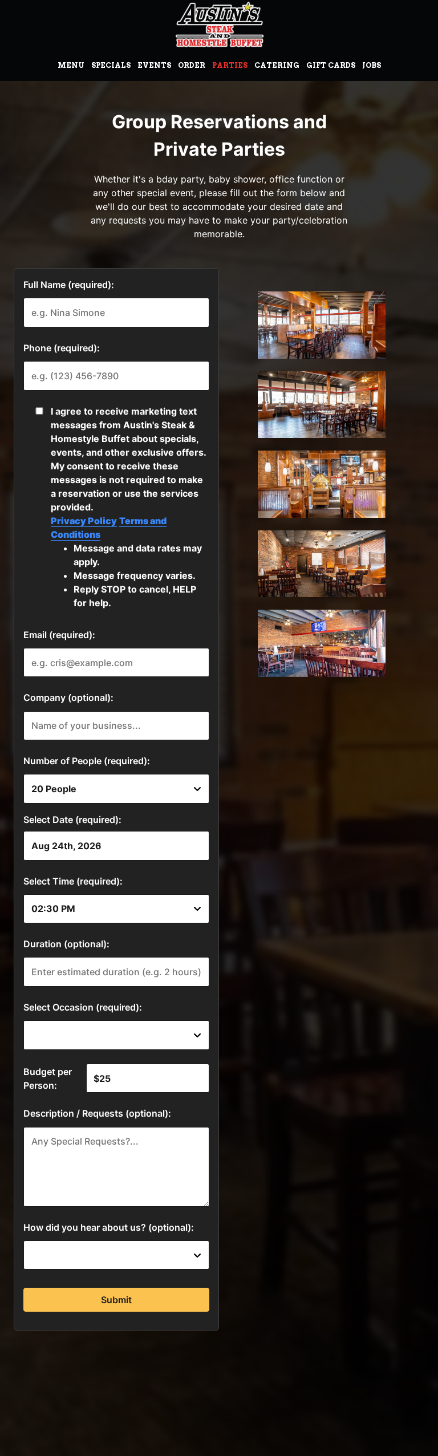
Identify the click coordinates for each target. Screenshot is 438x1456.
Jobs (371, 65)
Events (154, 65)
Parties (230, 65)
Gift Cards (330, 65)
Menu (71, 65)
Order (191, 65)
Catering (276, 65)
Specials (111, 65)
